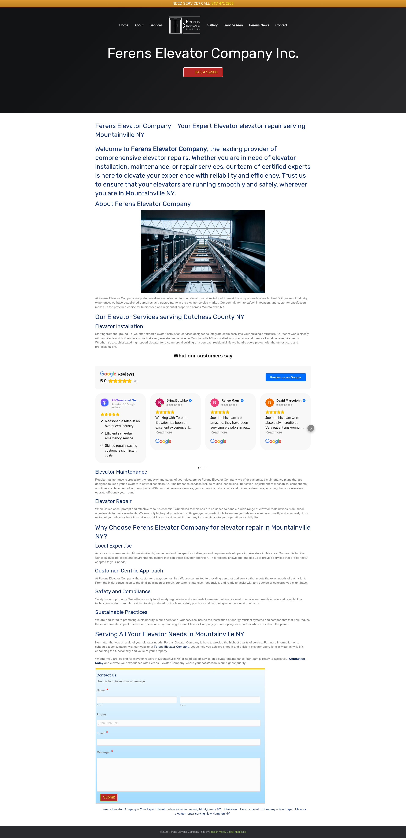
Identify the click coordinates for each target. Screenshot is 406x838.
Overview (230, 809)
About (138, 25)
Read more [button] (163, 432)
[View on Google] (159, 402)
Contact (281, 25)
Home (123, 25)
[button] (95, 428)
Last (182, 705)
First (99, 705)
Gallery (212, 25)
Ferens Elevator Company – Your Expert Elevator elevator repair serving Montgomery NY (161, 809)
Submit (109, 797)
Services (156, 25)
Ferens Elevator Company (171, 646)
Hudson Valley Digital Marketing (227, 831)
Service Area (233, 25)
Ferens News (259, 25)
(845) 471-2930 (221, 3)
